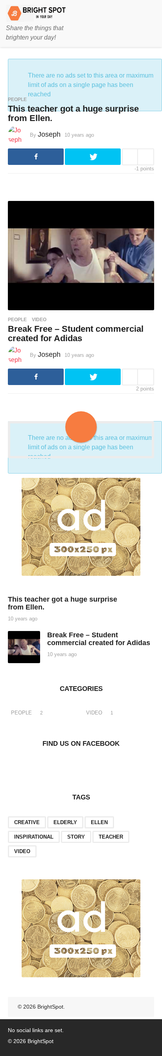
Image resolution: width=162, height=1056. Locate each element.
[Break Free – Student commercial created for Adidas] (81, 255)
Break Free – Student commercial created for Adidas (76, 333)
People (17, 99)
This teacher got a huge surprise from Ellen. (73, 113)
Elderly (65, 822)
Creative (27, 822)
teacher (111, 837)
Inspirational (33, 837)
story (76, 837)
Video (39, 319)
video (22, 851)
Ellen (99, 822)
